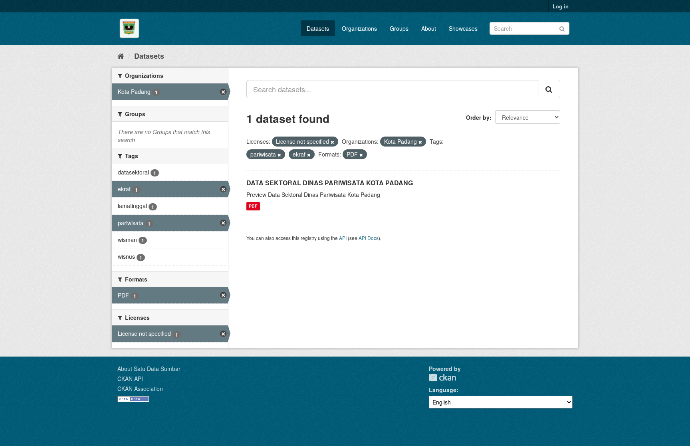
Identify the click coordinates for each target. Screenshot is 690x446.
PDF (253, 206)
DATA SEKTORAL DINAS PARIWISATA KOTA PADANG (329, 182)
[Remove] (332, 142)
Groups (399, 28)
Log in (561, 6)
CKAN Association (140, 388)
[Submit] (562, 27)
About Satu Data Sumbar (148, 369)
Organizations (359, 28)
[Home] (120, 55)
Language (442, 390)
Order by (478, 117)
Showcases (463, 28)
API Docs (369, 237)
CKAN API (130, 379)
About (428, 28)
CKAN (442, 377)
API (343, 237)
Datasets (318, 28)
